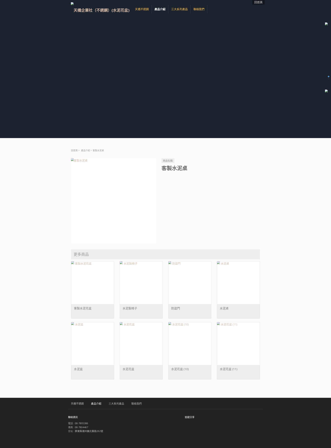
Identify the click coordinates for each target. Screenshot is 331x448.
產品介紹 (85, 150)
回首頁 (74, 150)
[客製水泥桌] (113, 200)
